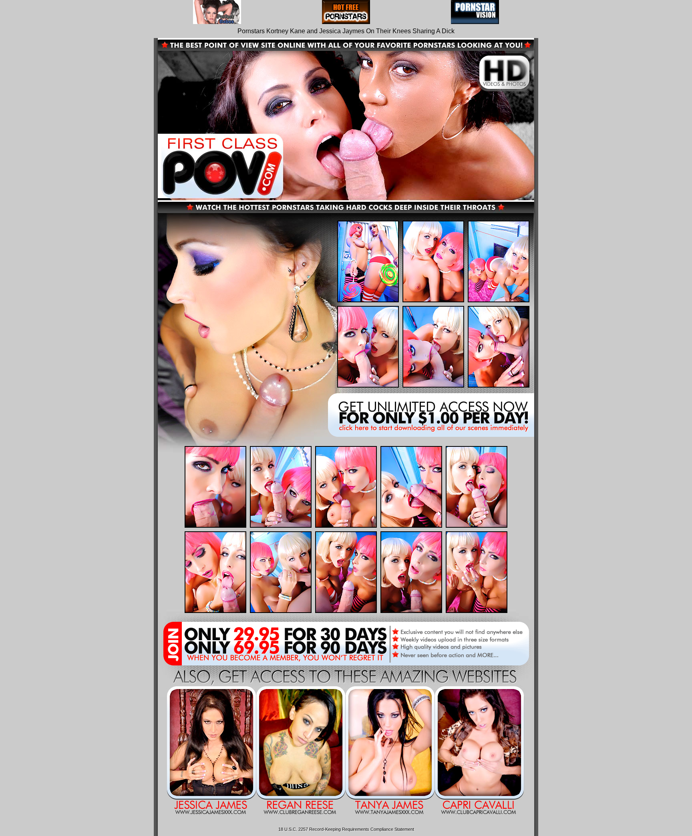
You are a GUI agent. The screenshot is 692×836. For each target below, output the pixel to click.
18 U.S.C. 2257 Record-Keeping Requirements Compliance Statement (346, 829)
